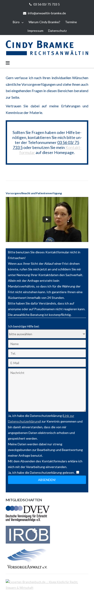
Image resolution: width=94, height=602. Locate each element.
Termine (71, 22)
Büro (16, 22)
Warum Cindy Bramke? (44, 22)
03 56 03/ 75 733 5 (46, 4)
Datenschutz (57, 31)
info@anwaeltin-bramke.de (47, 13)
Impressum (35, 31)
